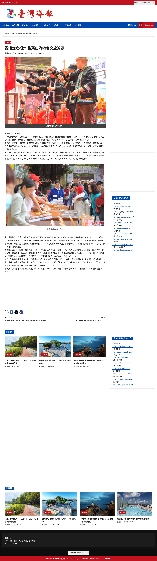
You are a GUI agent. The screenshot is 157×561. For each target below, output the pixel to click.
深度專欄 (68, 25)
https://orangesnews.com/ (122, 244)
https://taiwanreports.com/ (122, 206)
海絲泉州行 (57, 25)
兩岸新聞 (15, 25)
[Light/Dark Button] (130, 25)
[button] (135, 25)
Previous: (25, 319)
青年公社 (25, 25)
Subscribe (149, 25)
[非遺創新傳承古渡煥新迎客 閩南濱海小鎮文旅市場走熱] (89, 346)
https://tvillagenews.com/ (122, 250)
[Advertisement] (55, 292)
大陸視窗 (5, 25)
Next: (91, 319)
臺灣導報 (8, 53)
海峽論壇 (47, 25)
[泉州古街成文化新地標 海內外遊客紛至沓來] (55, 346)
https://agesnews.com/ (121, 228)
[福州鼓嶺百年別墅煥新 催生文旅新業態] (135, 504)
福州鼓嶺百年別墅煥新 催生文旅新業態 (133, 519)
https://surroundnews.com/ (123, 217)
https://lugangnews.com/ (122, 233)
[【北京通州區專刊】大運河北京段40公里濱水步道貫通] (21, 346)
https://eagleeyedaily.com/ (122, 211)
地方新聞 (78, 25)
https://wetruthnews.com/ (122, 222)
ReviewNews (95, 558)
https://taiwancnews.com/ (122, 239)
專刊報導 (35, 25)
